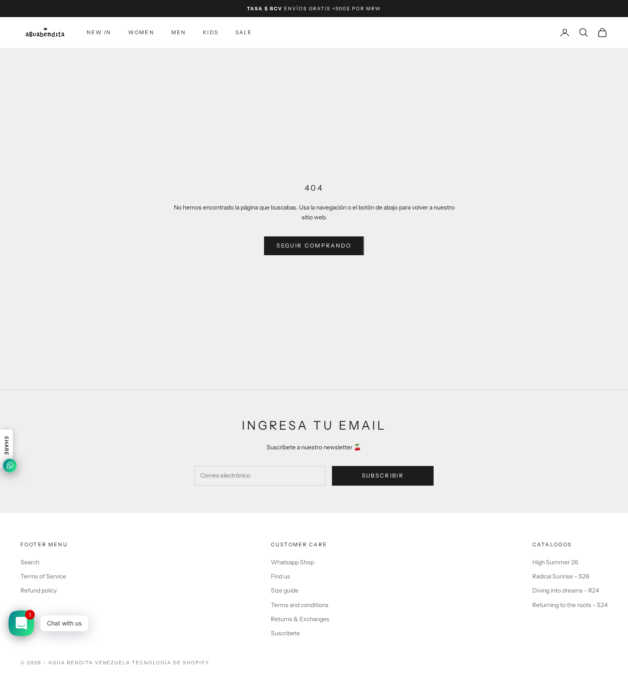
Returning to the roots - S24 (569, 605)
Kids (210, 32)
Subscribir (383, 475)
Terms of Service (43, 576)
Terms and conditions (300, 605)
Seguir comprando (313, 245)
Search (30, 562)
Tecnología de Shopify (170, 663)
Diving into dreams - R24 (565, 590)
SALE (243, 32)
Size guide (285, 590)
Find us (280, 576)
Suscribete (285, 633)
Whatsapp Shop (292, 562)
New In (99, 32)
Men (178, 32)
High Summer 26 (555, 562)
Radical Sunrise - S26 (560, 576)
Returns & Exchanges (300, 619)
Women (141, 32)
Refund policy (39, 590)
